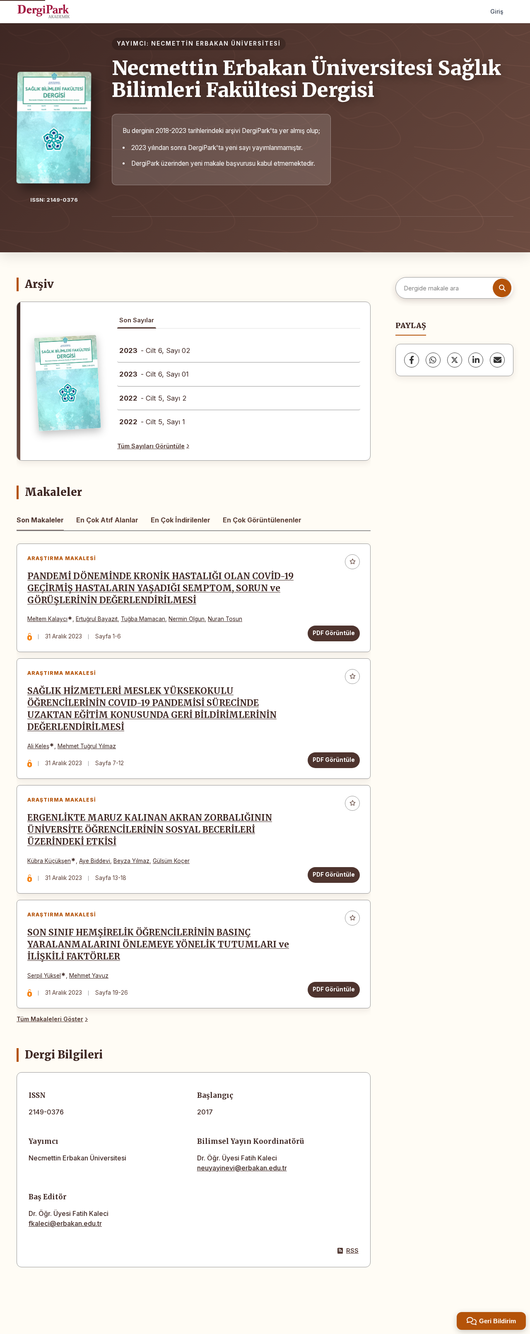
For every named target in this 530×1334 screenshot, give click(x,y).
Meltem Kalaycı (47, 619)
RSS (352, 1250)
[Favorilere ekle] (352, 561)
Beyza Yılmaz (131, 861)
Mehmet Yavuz (88, 975)
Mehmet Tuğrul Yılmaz (87, 746)
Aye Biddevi (94, 861)
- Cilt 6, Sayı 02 (154, 350)
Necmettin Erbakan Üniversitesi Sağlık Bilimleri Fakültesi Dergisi (306, 79)
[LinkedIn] (475, 360)
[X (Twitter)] (454, 360)
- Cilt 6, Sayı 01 (154, 374)
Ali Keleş (38, 746)
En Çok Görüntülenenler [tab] (262, 520)
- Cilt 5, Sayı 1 (152, 422)
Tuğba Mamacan (143, 619)
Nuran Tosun (225, 619)
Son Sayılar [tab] (136, 320)
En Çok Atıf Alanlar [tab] (107, 520)
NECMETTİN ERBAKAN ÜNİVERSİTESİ (216, 43)
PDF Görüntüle (334, 633)
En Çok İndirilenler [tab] (180, 520)
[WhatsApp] (433, 360)
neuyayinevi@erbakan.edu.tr (242, 1168)
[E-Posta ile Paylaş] (497, 360)
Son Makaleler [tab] (40, 520)
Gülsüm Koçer (171, 861)
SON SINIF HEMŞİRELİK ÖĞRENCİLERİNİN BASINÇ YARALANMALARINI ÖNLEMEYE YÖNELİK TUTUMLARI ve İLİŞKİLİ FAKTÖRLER (158, 944)
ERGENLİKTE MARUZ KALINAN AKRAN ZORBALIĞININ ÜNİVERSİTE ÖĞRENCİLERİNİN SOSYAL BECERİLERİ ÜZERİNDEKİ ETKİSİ (149, 829)
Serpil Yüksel (44, 975)
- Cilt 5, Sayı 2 (153, 398)
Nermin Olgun (187, 619)
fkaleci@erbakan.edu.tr (65, 1223)
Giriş (497, 11)
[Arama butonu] (502, 287)
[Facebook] (411, 360)
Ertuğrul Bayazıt (97, 619)
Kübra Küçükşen (49, 861)
